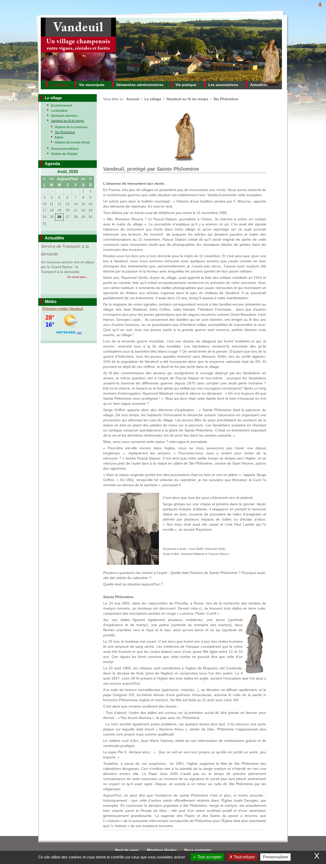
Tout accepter (209, 857)
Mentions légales (162, 850)
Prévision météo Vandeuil (62, 309)
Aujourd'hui (67, 179)
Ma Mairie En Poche (60, 246)
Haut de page (127, 850)
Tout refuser (244, 857)
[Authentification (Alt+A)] (319, 4)
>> (83, 179)
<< (51, 179)
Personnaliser (275, 857)
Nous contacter (197, 850)
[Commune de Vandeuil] (78, 49)
